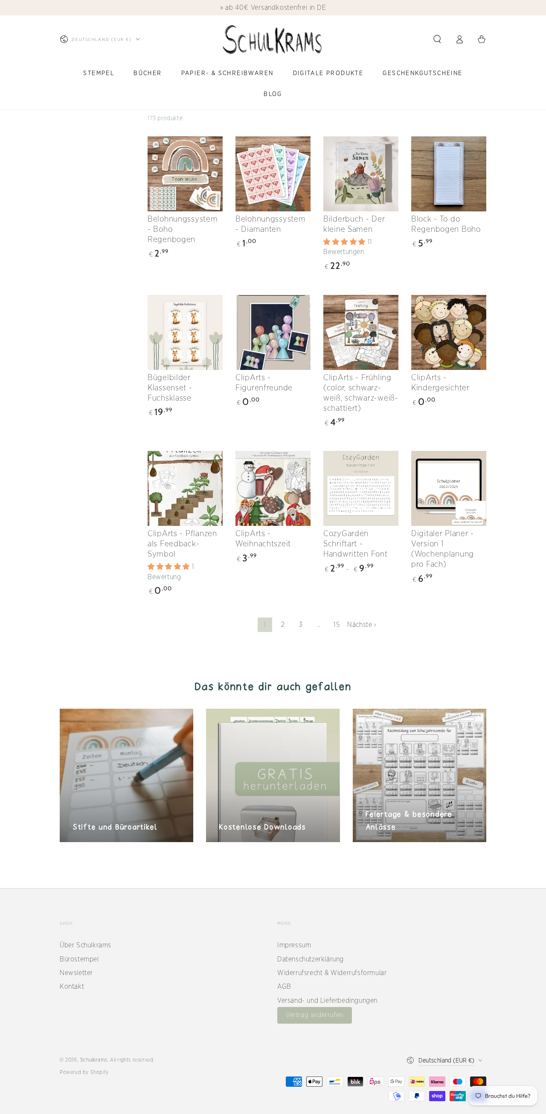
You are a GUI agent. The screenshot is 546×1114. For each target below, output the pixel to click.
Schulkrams (93, 1059)
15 (337, 624)
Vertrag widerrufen (314, 1015)
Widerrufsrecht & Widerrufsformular (331, 973)
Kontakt (72, 986)
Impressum (294, 945)
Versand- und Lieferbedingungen (327, 1000)
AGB (284, 986)
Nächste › (361, 624)
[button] (437, 39)
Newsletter (76, 973)
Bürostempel (79, 959)
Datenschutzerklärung (310, 959)
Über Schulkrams (85, 945)
